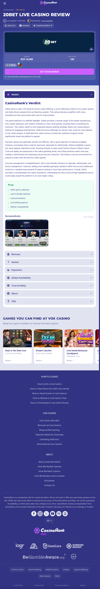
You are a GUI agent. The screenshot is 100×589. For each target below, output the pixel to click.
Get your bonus (49, 71)
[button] (49, 94)
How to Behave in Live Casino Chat (49, 398)
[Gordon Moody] (74, 546)
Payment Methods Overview (49, 434)
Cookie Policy (18, 585)
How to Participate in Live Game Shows (49, 402)
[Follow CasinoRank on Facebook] (33, 513)
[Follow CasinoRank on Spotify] (58, 513)
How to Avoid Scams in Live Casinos (49, 393)
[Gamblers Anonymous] (34, 546)
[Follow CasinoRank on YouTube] (52, 513)
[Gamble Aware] (44, 556)
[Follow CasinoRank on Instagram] (40, 513)
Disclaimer (49, 480)
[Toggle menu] (4, 3)
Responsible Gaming (49, 429)
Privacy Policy (39, 585)
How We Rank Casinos (49, 471)
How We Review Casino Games (49, 475)
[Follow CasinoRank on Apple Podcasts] (65, 513)
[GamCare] (52, 546)
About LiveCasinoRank (49, 461)
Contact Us (49, 485)
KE (48, 520)
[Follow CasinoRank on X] (46, 513)
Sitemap (82, 585)
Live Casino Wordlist (49, 420)
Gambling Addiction (49, 439)
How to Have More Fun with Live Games (49, 388)
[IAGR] (20, 546)
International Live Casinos (49, 444)
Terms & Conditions (61, 585)
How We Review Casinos (49, 466)
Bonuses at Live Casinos (49, 425)
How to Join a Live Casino (49, 384)
